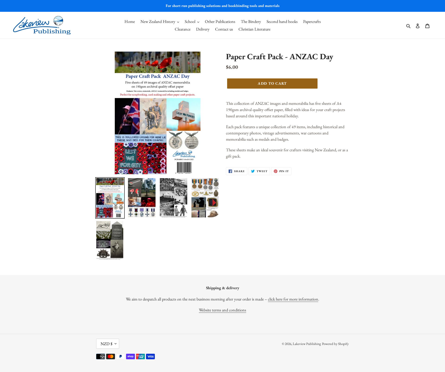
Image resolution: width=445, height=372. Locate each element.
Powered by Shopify (335, 343)
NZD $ (106, 343)
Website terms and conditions (222, 310)
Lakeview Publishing (307, 343)
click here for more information (293, 299)
